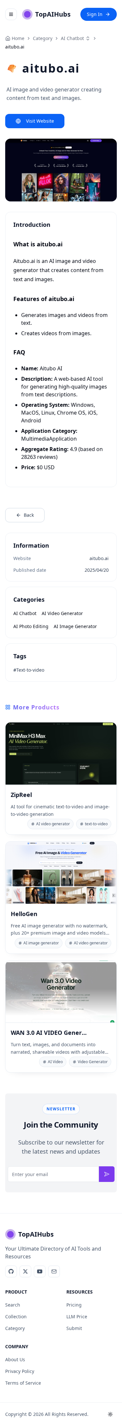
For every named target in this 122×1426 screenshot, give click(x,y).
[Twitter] (25, 1271)
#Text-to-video (28, 670)
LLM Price (76, 1316)
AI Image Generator (75, 626)
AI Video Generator (62, 613)
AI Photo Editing (30, 626)
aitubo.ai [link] (14, 47)
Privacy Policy (19, 1371)
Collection (16, 1316)
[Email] (54, 1271)
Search (12, 1305)
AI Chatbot (72, 38)
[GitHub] (11, 1271)
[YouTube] (40, 1271)
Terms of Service (23, 1383)
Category (15, 1328)
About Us (15, 1359)
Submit (74, 1328)
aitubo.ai (99, 558)
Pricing (74, 1305)
